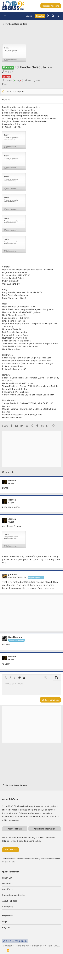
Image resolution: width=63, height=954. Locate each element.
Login (4, 921)
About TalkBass (9, 901)
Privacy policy (39, 945)
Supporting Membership (13, 895)
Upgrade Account (50, 6)
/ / (18, 80)
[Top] (4, 950)
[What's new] (47, 16)
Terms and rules (22, 945)
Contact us (7, 906)
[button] (5, 16)
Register (6, 927)
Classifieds (7, 889)
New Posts (7, 883)
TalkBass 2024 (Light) (16, 941)
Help (49, 945)
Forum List (7, 878)
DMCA (57, 945)
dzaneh (8, 80)
